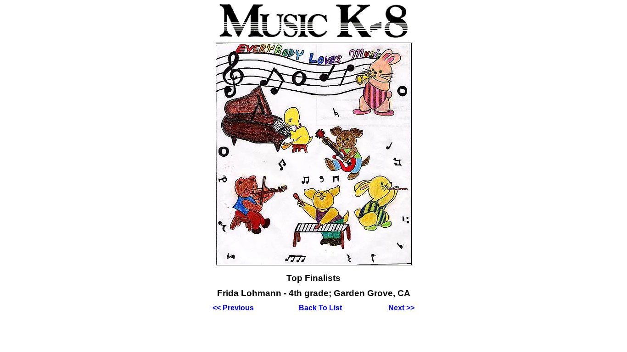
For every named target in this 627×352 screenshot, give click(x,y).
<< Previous (233, 307)
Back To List (320, 307)
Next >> (401, 307)
